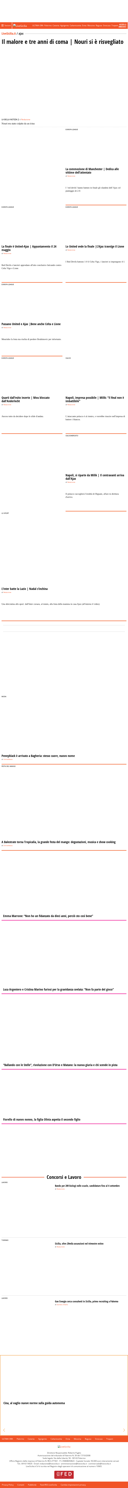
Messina (91, 25)
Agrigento (64, 25)
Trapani (114, 25)
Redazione (25, 119)
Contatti (20, 1484)
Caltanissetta (75, 25)
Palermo (48, 25)
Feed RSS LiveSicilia (48, 1484)
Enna (84, 25)
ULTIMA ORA (37, 25)
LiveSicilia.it (9, 33)
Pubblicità (32, 1484)
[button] (4, 1430)
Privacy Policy (8, 1484)
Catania (56, 25)
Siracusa (107, 25)
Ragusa (99, 25)
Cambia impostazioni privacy (73, 1484)
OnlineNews (8, 759)
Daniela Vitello (62, 1305)
